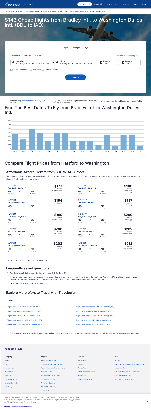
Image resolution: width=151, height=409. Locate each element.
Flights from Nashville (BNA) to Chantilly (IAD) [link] (93, 320)
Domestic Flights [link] (46, 372)
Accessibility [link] (82, 375)
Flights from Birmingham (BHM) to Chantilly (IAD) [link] (95, 316)
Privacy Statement (11, 406)
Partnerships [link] (9, 372)
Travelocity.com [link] (10, 11)
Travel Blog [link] (45, 390)
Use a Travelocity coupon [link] (122, 375)
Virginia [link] (44, 11)
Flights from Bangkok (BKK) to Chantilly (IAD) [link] (24, 320)
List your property (113, 4)
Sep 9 (106, 63)
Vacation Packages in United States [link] (53, 368)
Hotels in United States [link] (48, 360)
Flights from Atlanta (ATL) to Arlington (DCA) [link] (24, 311)
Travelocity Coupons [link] (48, 383)
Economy (131, 56)
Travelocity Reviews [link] (48, 379)
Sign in (143, 4)
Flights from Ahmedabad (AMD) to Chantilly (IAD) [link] (95, 307)
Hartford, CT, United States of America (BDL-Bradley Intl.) (34, 63)
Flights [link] (19, 11)
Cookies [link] (80, 364)
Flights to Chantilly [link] (56, 11)
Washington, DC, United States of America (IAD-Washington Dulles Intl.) (78, 63)
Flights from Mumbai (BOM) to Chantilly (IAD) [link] (24, 325)
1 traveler (119, 56)
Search (75, 77)
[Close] (147, 401)
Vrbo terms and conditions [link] (86, 372)
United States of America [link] (32, 11)
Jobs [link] (6, 364)
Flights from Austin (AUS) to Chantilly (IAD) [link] (23, 316)
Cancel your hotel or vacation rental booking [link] (129, 364)
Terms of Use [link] (82, 368)
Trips (135, 4)
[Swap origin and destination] (54, 62)
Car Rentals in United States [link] (50, 375)
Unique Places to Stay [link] (48, 387)
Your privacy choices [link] (85, 379)
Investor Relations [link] (11, 379)
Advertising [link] (8, 387)
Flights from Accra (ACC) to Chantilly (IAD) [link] (23, 307)
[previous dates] (8, 155)
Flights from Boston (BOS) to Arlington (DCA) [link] (93, 325)
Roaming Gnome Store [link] (12, 383)
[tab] (65, 47)
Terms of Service (25, 406)
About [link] (7, 360)
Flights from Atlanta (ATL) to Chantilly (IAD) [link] (92, 311)
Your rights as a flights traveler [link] (124, 379)
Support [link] (117, 360)
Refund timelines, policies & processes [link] (127, 372)
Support (126, 4)
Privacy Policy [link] (82, 360)
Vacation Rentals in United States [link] (52, 364)
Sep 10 (128, 63)
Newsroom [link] (8, 375)
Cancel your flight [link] (120, 368)
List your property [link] (10, 368)
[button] (75, 292)
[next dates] (142, 155)
